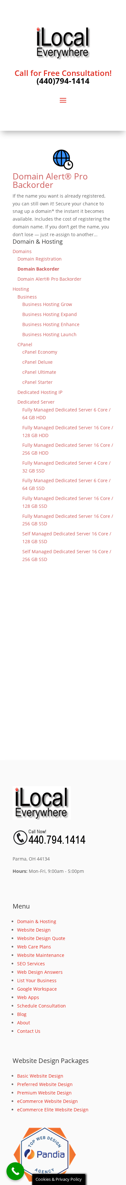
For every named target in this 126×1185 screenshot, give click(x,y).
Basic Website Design (40, 1076)
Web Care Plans (34, 947)
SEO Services (31, 963)
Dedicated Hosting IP (39, 392)
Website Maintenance (40, 955)
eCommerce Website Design (47, 1101)
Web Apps (28, 997)
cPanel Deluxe (37, 362)
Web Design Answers (40, 972)
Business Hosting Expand (49, 314)
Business (27, 297)
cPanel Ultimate (39, 372)
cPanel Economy (39, 352)
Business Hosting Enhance (50, 324)
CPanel (24, 344)
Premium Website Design (44, 1093)
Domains (22, 251)
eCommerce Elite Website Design (53, 1109)
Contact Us (28, 1031)
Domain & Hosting (36, 921)
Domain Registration (39, 259)
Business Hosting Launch (49, 334)
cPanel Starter (37, 382)
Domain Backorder (38, 269)
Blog (21, 1014)
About (23, 1023)
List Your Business (37, 980)
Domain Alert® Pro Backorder (50, 180)
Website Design (34, 930)
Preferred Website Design (45, 1084)
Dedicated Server (36, 402)
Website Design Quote (41, 938)
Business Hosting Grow (47, 304)
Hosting (21, 289)
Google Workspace (37, 989)
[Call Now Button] (15, 1171)
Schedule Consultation (41, 1006)
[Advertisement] (63, 671)
